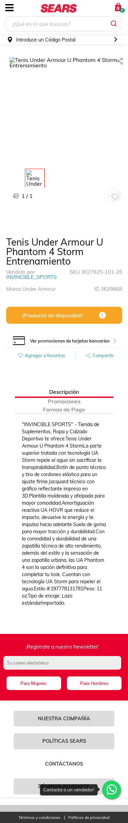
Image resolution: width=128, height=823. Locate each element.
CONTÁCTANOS (64, 764)
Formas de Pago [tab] (64, 409)
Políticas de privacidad (89, 818)
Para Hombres (94, 683)
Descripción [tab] (64, 391)
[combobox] (64, 25)
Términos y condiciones (39, 818)
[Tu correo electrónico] (63, 666)
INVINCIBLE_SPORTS (31, 277)
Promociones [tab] (64, 401)
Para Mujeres (33, 683)
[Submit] (114, 24)
